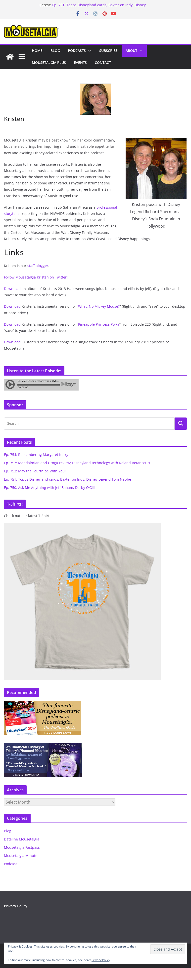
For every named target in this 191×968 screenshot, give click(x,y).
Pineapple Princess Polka (98, 324)
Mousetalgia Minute (20, 855)
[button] (88, 50)
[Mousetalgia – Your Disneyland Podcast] (10, 57)
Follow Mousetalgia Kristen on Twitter (35, 277)
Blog (55, 50)
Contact (103, 62)
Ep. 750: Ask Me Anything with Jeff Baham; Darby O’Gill (49, 487)
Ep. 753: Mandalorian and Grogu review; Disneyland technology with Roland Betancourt (77, 462)
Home (37, 50)
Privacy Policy (15, 906)
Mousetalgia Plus (49, 62)
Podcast (10, 863)
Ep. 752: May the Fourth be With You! (35, 471)
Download (12, 288)
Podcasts (77, 50)
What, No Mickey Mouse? (99, 306)
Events (80, 62)
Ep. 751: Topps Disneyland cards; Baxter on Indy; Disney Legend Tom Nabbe (67, 479)
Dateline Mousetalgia (21, 839)
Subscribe (108, 50)
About (131, 50)
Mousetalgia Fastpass (22, 847)
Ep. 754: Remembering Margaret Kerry (36, 454)
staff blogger (37, 265)
